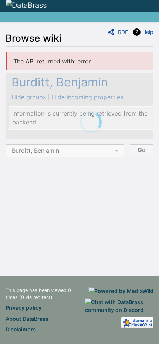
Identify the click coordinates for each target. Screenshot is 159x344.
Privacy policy (23, 308)
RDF (123, 32)
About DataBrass (27, 319)
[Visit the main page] (26, 5)
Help (147, 32)
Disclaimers (21, 329)
